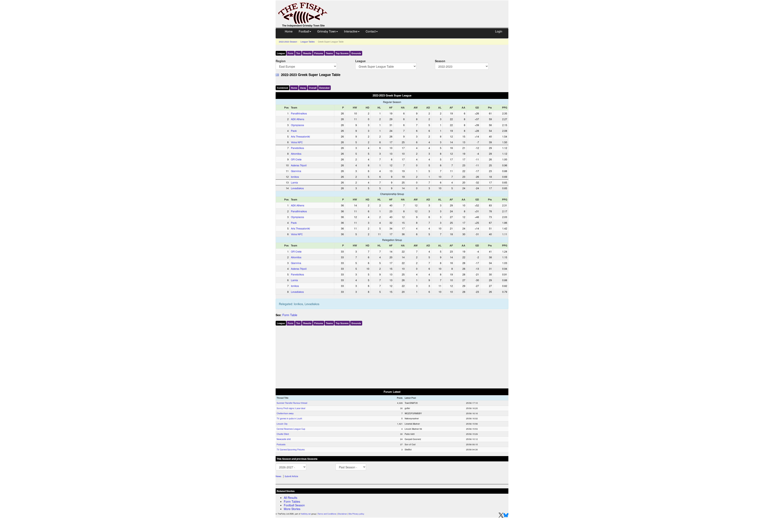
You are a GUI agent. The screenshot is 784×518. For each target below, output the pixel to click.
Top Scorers (342, 53)
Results (307, 53)
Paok (294, 130)
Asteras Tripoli (299, 165)
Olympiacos (297, 125)
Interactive (350, 31)
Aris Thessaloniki (300, 136)
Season (440, 61)
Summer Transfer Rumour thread (292, 403)
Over (312, 87)
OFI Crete (296, 159)
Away (303, 87)
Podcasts (281, 444)
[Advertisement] (421, 10)
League (281, 53)
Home (289, 31)
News (278, 476)
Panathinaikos (299, 113)
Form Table (289, 315)
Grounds (356, 53)
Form (290, 53)
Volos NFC (297, 142)
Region (281, 61)
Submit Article (291, 476)
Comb (282, 87)
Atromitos (296, 153)
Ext (324, 87)
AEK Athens (297, 119)
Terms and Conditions (327, 513)
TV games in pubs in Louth (289, 418)
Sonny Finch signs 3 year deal (291, 408)
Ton (298, 53)
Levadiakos (297, 188)
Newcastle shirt (284, 439)
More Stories (292, 509)
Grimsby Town (326, 31)
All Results (290, 498)
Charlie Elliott (283, 434)
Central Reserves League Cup (291, 428)
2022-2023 (288, 41)
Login (498, 31)
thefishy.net (306, 513)
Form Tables (292, 501)
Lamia (294, 182)
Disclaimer (342, 513)
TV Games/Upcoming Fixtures (291, 449)
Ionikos (295, 176)
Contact (371, 31)
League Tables (308, 41)
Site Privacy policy (356, 513)
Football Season (294, 505)
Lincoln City (282, 423)
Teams (329, 53)
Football (304, 31)
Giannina (296, 171)
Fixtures (318, 53)
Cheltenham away (285, 413)
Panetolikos (297, 148)
